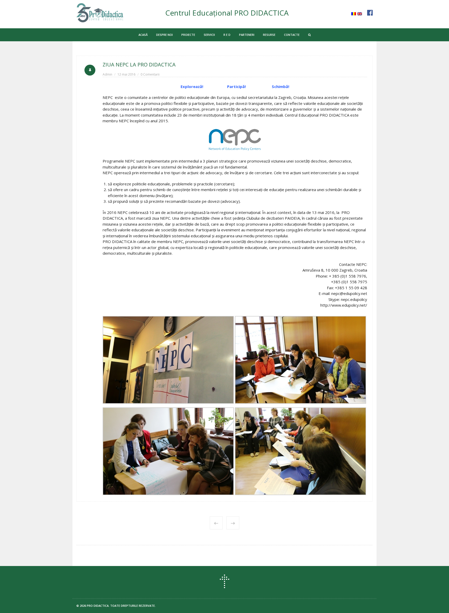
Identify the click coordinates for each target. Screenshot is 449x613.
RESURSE (269, 35)
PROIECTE (188, 35)
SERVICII (209, 35)
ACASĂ (143, 35)
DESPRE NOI (164, 35)
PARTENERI (246, 35)
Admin (107, 74)
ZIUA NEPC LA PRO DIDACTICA (139, 64)
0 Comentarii (150, 74)
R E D (226, 35)
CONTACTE (292, 35)
